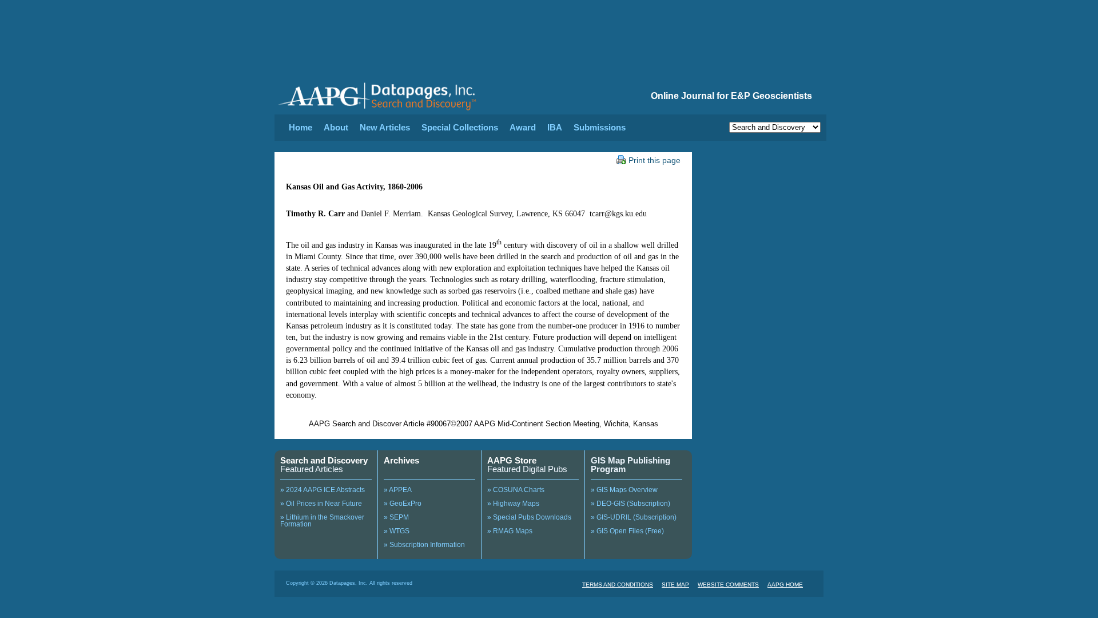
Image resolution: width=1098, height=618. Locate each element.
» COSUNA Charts (515, 490)
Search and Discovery (324, 460)
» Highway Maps (513, 504)
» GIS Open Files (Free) (627, 531)
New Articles (385, 127)
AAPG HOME (785, 584)
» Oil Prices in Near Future (321, 504)
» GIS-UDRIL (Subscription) (634, 517)
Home (300, 127)
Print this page (654, 160)
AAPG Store (511, 460)
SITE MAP (675, 584)
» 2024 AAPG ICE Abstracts (322, 490)
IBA (554, 127)
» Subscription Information (424, 545)
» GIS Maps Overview (624, 490)
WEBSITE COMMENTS (728, 584)
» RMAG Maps (509, 531)
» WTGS (396, 531)
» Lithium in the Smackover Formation (322, 520)
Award (523, 127)
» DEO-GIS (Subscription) (630, 504)
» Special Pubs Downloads (529, 517)
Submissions (600, 127)
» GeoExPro (402, 504)
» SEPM (396, 517)
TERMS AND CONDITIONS (617, 584)
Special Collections (459, 127)
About (336, 127)
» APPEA (398, 490)
